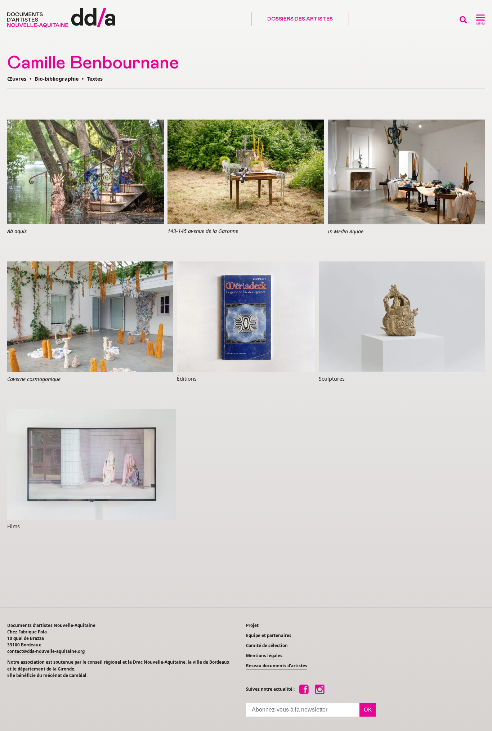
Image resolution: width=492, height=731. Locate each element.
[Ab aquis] (85, 172)
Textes (95, 78)
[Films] (91, 465)
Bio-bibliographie (57, 78)
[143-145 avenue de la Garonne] (245, 172)
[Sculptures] (402, 317)
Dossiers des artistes (300, 19)
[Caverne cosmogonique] (90, 317)
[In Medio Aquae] (406, 172)
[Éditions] (246, 317)
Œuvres (16, 78)
